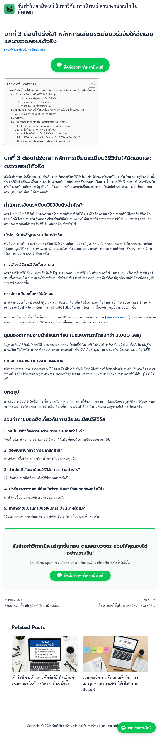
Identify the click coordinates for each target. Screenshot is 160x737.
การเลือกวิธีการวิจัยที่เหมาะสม (36, 102)
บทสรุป (19, 117)
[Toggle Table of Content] (90, 84)
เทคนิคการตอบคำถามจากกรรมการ (38, 113)
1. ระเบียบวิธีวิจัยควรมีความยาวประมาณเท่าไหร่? (45, 125)
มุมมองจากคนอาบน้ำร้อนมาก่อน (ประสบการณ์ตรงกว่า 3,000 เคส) (50, 109)
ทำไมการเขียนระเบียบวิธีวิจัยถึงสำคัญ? (35, 94)
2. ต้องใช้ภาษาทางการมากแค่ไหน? (38, 129)
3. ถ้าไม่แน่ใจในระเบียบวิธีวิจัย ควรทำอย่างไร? (44, 133)
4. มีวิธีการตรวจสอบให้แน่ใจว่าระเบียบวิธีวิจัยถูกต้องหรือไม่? (50, 137)
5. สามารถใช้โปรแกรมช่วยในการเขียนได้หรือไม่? (45, 141)
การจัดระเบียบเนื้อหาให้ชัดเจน (36, 105)
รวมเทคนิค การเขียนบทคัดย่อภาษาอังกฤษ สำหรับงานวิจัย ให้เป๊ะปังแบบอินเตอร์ (111, 683)
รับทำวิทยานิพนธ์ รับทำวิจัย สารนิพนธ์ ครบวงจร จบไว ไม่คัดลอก (78, 9)
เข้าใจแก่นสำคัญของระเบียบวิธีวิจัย (38, 98)
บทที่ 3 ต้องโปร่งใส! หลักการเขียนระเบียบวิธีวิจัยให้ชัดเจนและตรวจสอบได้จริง (52, 90)
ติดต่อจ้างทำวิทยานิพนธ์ (83, 67)
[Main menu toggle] (151, 9)
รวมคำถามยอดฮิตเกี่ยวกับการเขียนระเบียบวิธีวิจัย (41, 121)
